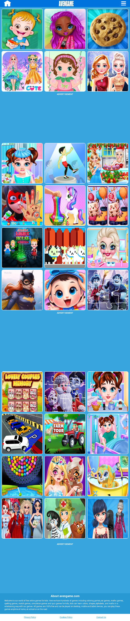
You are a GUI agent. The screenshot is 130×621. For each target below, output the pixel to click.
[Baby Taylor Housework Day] (107, 476)
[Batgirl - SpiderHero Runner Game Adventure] (22, 290)
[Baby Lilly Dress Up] (65, 71)
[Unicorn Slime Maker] (65, 205)
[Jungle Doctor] (65, 518)
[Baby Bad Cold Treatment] (22, 163)
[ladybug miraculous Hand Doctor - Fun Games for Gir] (22, 205)
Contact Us (101, 617)
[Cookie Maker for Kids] (107, 29)
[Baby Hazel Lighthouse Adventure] (22, 247)
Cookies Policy (66, 617)
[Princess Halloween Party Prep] (22, 518)
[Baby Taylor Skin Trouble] (107, 391)
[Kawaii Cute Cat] (65, 247)
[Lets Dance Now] (65, 163)
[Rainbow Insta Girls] (65, 29)
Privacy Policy (30, 617)
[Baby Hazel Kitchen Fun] (22, 29)
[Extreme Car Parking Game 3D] (22, 434)
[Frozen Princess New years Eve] (107, 71)
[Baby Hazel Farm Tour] (65, 434)
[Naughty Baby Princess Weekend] (107, 247)
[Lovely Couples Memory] (22, 391)
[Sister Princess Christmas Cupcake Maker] (107, 163)
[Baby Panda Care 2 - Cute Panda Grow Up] (65, 290)
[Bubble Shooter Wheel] (22, 476)
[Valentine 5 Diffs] (107, 205)
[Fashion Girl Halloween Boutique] (65, 476)
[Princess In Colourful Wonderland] (22, 71)
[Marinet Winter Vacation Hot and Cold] (107, 518)
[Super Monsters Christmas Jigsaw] (65, 391)
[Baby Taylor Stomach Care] (107, 434)
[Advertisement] (65, 119)
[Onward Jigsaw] (107, 290)
